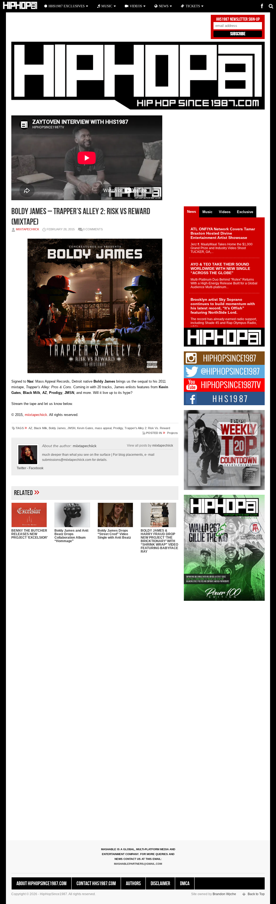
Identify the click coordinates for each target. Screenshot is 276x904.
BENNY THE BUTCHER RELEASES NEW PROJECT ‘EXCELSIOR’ (29, 534)
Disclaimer (160, 883)
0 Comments (93, 229)
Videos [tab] (224, 212)
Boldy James (57, 428)
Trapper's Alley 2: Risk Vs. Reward (147, 428)
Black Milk (40, 428)
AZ (30, 428)
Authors (133, 883)
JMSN (71, 428)
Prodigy (118, 428)
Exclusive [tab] (245, 212)
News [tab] (191, 212)
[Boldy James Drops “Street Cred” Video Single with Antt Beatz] (116, 515)
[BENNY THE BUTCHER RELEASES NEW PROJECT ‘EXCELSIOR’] (30, 515)
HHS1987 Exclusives (67, 6)
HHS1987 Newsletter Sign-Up (238, 19)
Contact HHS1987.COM (96, 883)
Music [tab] (207, 212)
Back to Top (256, 894)
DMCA (184, 883)
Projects (172, 433)
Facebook (36, 468)
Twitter (21, 468)
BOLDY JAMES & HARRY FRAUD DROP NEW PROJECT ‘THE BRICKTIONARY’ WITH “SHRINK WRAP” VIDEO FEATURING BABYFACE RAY (159, 541)
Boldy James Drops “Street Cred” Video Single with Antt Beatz (114, 534)
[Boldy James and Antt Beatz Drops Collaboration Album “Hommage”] (73, 515)
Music (106, 6)
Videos (136, 6)
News (163, 6)
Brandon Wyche (224, 894)
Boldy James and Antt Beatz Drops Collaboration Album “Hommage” (71, 536)
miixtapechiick (27, 229)
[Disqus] (94, 627)
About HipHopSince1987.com (41, 883)
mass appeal (103, 428)
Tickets (193, 6)
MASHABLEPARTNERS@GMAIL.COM (138, 863)
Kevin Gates (85, 428)
